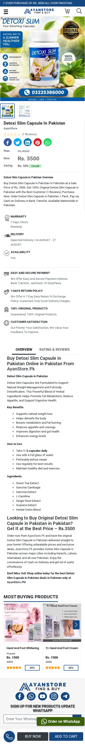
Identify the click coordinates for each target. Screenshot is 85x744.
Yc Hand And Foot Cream (62, 648)
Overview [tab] (24, 350)
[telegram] (65, 697)
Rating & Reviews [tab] (54, 350)
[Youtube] (42, 697)
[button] (76, 625)
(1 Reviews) (29, 134)
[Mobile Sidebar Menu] (5, 11)
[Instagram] (53, 697)
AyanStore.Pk (21, 369)
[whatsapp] (31, 697)
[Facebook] (19, 697)
